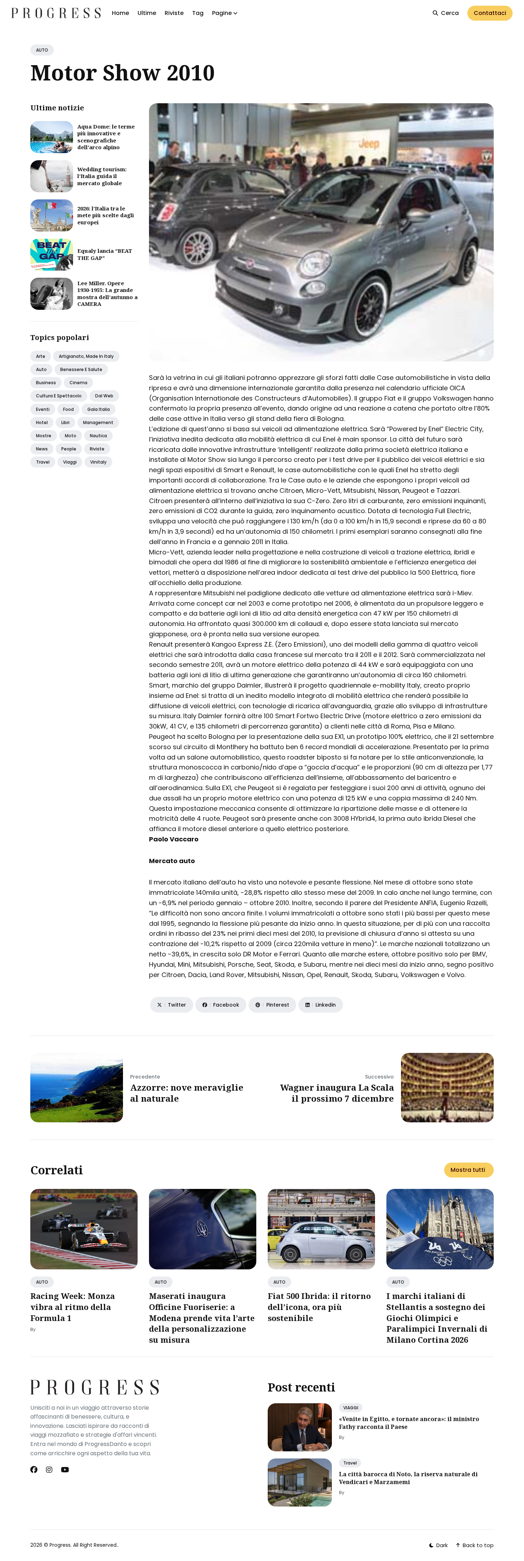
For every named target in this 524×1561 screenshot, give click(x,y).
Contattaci (490, 13)
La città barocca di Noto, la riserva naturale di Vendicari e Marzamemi (408, 1478)
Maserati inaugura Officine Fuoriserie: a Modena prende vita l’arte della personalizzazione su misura (202, 1317)
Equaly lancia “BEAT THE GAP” (104, 254)
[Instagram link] (49, 1470)
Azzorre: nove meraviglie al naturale (186, 1092)
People (68, 449)
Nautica (98, 436)
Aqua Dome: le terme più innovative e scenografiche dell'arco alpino (106, 137)
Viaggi (70, 462)
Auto (41, 369)
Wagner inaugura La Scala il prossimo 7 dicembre (337, 1092)
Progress (60, 1545)
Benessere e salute (81, 369)
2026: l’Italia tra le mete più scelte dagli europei (105, 215)
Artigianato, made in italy (86, 356)
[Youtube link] (65, 1470)
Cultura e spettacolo (59, 396)
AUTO (42, 50)
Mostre (43, 436)
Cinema (78, 383)
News (42, 449)
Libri (65, 422)
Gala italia (98, 409)
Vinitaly (98, 462)
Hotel (42, 422)
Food (68, 409)
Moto (70, 436)
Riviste (174, 13)
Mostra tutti (468, 1170)
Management (98, 422)
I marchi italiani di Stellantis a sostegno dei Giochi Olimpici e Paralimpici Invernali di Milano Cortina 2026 (437, 1317)
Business (46, 383)
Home (120, 13)
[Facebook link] (34, 1470)
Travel (43, 462)
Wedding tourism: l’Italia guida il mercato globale (102, 176)
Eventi (43, 409)
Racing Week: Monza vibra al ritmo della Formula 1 (72, 1306)
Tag (198, 13)
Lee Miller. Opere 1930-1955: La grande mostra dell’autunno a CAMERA (107, 294)
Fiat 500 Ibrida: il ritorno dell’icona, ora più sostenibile (319, 1306)
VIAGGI (350, 1408)
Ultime (147, 13)
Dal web (104, 396)
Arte (40, 356)
